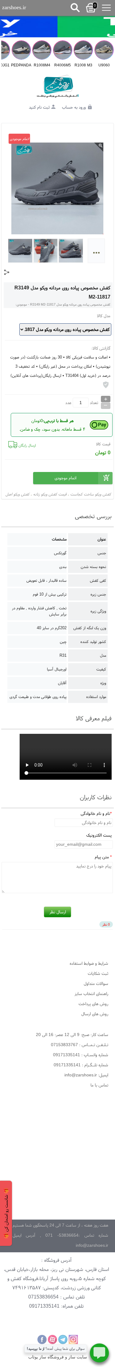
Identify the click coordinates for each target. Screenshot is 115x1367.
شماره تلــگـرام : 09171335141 (81, 1065)
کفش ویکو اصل (17, 494)
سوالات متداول (96, 983)
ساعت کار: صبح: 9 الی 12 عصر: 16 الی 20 (72, 1034)
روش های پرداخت (93, 1004)
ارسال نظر (57, 912)
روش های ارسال (94, 1014)
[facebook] (42, 1339)
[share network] (7, 272)
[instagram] (73, 1339)
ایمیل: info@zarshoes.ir (86, 1075)
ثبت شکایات (98, 973)
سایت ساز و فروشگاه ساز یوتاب (57, 1357)
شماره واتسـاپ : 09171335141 (80, 1055)
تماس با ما (99, 1085)
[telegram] (62, 1339)
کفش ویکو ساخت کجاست (90, 494)
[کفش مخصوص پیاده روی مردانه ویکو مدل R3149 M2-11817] (57, 86)
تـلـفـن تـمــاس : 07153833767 (79, 1045)
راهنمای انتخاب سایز (91, 993)
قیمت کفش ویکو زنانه (50, 494)
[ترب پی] (57, 26)
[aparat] (52, 1339)
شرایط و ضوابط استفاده (89, 963)
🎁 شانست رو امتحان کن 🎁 (6, 1213)
